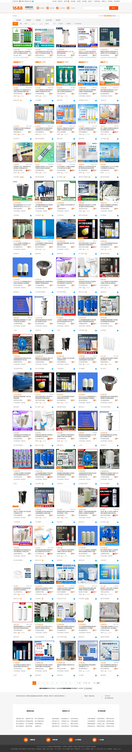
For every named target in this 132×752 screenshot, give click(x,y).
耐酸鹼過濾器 (93, 57)
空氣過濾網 (49, 57)
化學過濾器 (81, 57)
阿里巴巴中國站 (31, 749)
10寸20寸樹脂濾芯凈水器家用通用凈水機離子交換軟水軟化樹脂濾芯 (109, 282)
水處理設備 (103, 57)
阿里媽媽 (68, 749)
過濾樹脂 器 (38, 726)
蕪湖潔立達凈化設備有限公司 (40, 55)
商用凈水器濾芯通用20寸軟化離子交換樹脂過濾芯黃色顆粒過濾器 (87, 244)
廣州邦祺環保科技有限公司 (105, 285)
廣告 (30, 53)
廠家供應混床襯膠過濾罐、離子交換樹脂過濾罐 (65, 244)
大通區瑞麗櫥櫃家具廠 (92, 718)
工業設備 (21, 57)
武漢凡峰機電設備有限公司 (62, 362)
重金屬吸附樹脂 (29, 721)
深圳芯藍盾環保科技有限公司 (40, 132)
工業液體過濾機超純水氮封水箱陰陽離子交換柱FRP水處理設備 (44, 205)
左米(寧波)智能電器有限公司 (62, 170)
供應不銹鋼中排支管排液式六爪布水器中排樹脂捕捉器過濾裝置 (109, 90)
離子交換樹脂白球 (20, 721)
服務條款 (70, 746)
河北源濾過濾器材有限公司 (40, 285)
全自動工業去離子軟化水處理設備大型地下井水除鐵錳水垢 (22, 52)
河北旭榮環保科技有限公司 (62, 630)
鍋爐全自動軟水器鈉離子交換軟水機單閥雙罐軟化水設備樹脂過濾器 (65, 627)
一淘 (55, 749)
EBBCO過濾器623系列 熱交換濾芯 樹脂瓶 (66, 205)
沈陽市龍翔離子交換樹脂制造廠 (59, 718)
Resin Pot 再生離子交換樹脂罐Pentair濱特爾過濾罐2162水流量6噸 (22, 244)
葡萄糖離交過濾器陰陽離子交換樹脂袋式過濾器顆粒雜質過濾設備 (109, 320)
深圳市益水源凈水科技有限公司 (105, 592)
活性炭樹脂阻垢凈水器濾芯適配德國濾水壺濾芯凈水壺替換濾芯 (22, 589)
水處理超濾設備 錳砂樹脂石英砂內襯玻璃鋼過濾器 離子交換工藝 (22, 359)
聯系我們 (88, 746)
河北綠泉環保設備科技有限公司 (40, 93)
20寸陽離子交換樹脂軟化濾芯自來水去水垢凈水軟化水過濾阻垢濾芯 (87, 129)
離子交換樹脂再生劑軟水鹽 (22, 726)
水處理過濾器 (114, 57)
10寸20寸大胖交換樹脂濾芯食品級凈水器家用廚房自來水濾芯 (109, 244)
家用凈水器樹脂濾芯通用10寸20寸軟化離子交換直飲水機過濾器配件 (65, 90)
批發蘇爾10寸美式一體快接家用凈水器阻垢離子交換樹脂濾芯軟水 (22, 167)
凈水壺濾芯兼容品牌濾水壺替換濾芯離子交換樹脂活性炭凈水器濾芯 (44, 550)
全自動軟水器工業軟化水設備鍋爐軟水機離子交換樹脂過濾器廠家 (87, 90)
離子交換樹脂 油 (20, 723)
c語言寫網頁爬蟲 (101, 721)
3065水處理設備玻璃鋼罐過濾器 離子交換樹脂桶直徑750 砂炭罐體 (87, 627)
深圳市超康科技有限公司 (105, 170)
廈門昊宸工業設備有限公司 (105, 630)
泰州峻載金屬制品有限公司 (105, 93)
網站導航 (94, 746)
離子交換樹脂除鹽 (39, 718)
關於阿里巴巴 (82, 746)
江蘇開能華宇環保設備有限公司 (84, 323)
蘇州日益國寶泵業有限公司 (84, 55)
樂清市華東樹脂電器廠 (76, 726)
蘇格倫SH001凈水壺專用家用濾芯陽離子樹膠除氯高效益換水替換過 (87, 167)
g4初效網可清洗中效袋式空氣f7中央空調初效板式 (44, 52)
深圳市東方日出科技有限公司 (84, 208)
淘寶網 (43, 749)
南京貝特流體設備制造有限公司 (84, 93)
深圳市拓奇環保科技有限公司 (105, 55)
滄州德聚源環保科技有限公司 (84, 668)
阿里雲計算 (77, 749)
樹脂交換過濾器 (92, 696)
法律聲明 (64, 746)
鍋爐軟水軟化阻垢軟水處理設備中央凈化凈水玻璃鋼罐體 (109, 52)
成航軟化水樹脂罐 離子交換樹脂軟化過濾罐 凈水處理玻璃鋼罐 (109, 205)
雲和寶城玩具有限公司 (92, 726)
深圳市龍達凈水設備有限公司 (40, 170)
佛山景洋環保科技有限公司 (18, 285)
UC (95, 749)
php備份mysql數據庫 (101, 723)
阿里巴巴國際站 (22, 749)
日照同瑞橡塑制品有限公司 (103, 718)
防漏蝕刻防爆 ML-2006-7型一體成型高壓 (65, 52)
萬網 (92, 749)
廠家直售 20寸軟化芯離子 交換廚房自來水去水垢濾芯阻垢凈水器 (109, 589)
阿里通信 (87, 749)
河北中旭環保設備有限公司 (40, 208)
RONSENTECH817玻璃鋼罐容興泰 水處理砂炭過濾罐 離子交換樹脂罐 (22, 282)
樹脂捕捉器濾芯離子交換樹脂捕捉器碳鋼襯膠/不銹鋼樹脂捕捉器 (44, 282)
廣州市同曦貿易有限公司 (105, 668)
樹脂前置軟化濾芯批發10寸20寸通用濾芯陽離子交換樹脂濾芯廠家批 (87, 205)
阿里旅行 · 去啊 (61, 749)
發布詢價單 (107, 696)
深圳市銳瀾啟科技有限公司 (84, 132)
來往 (102, 749)
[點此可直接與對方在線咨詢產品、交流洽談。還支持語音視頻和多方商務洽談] (31, 100)
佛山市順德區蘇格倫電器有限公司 (84, 170)
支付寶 (98, 749)
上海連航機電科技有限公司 (62, 208)
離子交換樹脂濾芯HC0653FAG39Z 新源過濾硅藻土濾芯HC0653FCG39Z (22, 205)
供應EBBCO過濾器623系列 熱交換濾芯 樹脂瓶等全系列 (65, 359)
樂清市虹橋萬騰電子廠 (111, 723)
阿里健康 (109, 749)
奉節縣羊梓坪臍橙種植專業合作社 (114, 726)
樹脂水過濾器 (29, 726)
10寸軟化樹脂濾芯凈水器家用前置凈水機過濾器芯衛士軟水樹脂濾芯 (44, 129)
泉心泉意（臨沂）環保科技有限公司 (18, 55)
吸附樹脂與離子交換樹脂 (41, 723)
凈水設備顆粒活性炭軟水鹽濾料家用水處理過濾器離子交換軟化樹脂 (87, 359)
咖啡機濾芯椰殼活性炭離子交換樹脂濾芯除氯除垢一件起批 (109, 359)
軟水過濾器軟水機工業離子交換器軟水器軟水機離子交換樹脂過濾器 (44, 665)
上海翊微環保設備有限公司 (18, 323)
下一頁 (78, 683)
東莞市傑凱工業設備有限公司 (62, 55)
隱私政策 (75, 746)
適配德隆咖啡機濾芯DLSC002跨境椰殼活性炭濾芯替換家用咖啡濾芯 (22, 627)
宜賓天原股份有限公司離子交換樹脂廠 (80, 718)
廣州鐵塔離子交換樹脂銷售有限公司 (69, 718)
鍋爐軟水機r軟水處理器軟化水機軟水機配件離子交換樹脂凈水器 (44, 589)
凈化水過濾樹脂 (29, 723)
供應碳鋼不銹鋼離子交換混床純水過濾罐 (65, 665)
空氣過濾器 (43, 57)
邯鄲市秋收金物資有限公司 (112, 718)
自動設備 (26, 57)
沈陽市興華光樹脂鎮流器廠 (67, 726)
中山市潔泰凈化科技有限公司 (84, 285)
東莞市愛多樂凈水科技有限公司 (40, 247)
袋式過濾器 (38, 57)
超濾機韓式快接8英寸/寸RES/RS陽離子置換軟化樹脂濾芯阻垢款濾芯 (44, 167)
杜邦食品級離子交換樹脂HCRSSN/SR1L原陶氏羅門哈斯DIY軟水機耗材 (109, 627)
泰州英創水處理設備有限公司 (40, 323)
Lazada (119, 749)
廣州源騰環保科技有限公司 (18, 247)
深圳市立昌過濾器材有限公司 (62, 132)
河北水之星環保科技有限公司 (105, 132)
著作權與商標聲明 (57, 746)
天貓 (48, 749)
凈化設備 (108, 57)
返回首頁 (81, 688)
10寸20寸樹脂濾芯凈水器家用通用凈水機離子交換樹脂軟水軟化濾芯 (44, 90)
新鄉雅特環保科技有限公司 (18, 362)
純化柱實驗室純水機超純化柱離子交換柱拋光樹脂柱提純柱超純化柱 (22, 665)
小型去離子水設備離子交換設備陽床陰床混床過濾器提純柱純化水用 (65, 320)
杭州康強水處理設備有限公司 (40, 362)
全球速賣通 (38, 749)
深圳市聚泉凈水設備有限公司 (18, 93)
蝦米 (72, 749)
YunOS (82, 749)
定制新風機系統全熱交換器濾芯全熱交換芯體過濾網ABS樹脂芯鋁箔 (65, 282)
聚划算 (51, 749)
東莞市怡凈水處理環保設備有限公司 (62, 247)
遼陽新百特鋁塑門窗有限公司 (104, 726)
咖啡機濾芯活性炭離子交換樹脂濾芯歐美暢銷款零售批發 (22, 129)
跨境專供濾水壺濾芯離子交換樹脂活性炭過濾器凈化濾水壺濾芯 (87, 282)
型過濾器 (65, 57)
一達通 (114, 749)
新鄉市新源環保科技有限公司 (18, 208)
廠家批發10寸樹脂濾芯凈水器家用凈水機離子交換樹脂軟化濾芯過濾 (65, 129)
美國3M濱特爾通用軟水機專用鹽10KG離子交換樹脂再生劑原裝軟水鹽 (109, 665)
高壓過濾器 (59, 57)
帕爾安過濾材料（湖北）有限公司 (18, 132)
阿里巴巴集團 (14, 749)
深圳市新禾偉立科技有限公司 (62, 93)
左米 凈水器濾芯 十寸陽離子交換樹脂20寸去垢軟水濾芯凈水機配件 (66, 167)
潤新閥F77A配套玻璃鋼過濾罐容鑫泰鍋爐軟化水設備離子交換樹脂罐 (87, 512)
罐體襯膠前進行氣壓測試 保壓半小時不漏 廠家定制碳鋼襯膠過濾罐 (44, 359)
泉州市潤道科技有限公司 (105, 247)
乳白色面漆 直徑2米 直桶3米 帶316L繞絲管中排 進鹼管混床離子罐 (43, 627)
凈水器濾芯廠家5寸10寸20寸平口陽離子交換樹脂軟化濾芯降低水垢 (109, 167)
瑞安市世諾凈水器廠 (83, 247)
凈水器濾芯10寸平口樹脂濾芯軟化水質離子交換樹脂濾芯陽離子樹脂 (22, 90)
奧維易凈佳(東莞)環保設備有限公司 (40, 668)
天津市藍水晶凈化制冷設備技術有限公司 (62, 323)
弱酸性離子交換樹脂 (21, 718)
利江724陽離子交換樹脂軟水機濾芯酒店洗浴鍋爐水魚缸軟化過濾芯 (109, 129)
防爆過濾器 (70, 57)
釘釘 (105, 749)
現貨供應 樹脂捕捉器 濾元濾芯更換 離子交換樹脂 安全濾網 (43, 320)
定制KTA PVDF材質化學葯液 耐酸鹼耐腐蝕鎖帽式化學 (87, 52)
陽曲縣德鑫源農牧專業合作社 (94, 723)
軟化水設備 (16, 57)
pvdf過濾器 (87, 57)
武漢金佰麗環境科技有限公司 (62, 285)
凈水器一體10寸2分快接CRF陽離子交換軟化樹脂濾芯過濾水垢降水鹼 (109, 512)
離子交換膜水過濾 (39, 721)
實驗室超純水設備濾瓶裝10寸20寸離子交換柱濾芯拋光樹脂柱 (22, 320)
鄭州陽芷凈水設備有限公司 (18, 170)
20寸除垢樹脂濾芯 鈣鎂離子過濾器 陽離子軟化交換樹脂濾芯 (44, 244)
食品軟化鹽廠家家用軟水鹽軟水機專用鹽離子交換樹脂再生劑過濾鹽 (87, 589)
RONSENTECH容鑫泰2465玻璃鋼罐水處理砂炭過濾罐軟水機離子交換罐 (88, 550)
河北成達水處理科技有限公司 (105, 208)
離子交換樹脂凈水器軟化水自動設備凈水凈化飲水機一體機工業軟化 (109, 550)
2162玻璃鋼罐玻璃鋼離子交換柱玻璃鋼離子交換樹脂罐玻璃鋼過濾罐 (87, 320)
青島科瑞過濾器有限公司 (105, 323)
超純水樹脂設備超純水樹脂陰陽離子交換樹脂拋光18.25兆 (87, 665)
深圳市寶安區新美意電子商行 (18, 630)
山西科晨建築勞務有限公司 (93, 721)
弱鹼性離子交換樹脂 (30, 718)
